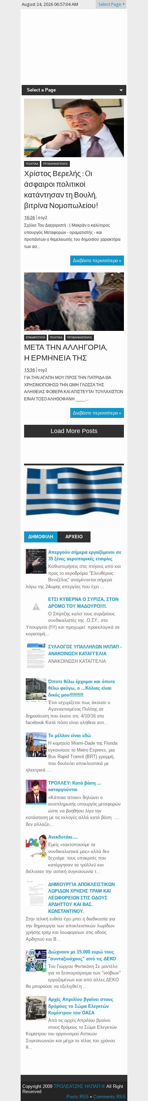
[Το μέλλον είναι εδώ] (36, 755)
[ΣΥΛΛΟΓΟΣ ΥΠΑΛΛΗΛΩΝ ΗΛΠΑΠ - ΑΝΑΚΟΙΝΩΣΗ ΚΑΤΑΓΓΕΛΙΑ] (36, 666)
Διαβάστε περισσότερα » (97, 260)
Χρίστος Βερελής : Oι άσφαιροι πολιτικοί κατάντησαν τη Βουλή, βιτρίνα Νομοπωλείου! (61, 189)
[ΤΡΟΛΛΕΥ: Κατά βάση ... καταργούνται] (36, 803)
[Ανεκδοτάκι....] (36, 857)
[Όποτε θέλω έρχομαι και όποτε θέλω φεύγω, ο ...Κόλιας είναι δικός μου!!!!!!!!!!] (36, 701)
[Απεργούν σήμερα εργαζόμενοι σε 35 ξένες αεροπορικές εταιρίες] (36, 572)
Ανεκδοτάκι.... (63, 837)
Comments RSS (109, 1096)
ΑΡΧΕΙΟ (74, 536)
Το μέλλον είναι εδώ (69, 735)
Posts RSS (77, 1096)
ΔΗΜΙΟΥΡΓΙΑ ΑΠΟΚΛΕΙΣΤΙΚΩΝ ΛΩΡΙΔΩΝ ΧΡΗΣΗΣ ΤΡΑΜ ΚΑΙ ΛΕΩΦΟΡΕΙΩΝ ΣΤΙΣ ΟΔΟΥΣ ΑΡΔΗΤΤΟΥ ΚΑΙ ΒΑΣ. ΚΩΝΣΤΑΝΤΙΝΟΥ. (81, 898)
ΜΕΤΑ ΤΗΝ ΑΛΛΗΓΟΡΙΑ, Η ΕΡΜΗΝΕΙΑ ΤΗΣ (65, 353)
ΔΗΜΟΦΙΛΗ (40, 536)
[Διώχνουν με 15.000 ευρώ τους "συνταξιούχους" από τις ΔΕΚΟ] (36, 971)
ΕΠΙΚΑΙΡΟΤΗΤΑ (35, 337)
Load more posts (74, 431)
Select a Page (41, 90)
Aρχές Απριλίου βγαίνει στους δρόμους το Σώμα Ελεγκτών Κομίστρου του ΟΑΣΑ (80, 1006)
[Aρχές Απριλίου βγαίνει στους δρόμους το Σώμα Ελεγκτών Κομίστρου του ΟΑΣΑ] (36, 1019)
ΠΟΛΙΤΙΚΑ (32, 163)
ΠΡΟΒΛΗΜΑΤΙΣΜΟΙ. (55, 163)
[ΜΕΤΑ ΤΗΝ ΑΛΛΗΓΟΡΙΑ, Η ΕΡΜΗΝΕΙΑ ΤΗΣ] (74, 301)
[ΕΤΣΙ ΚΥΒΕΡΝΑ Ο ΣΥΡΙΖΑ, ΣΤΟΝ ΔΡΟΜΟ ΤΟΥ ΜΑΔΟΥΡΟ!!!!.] (36, 615)
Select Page (109, 4)
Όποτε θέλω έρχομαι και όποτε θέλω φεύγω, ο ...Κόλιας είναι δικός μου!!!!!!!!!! (81, 688)
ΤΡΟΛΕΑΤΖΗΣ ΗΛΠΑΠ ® (79, 1086)
